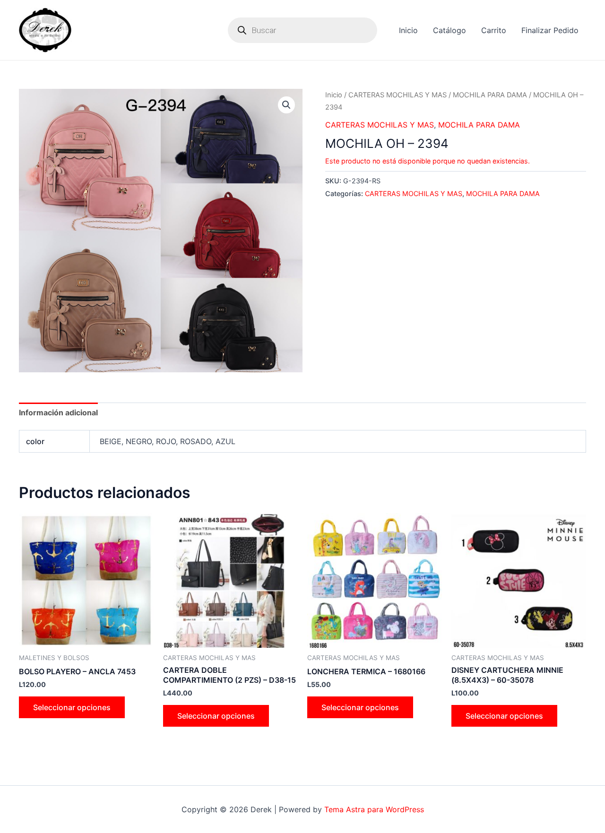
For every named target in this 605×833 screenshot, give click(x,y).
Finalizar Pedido (550, 30)
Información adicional (58, 412)
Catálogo (449, 30)
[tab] (58, 412)
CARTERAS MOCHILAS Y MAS (397, 95)
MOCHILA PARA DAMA (490, 95)
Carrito (493, 30)
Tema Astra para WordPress (374, 809)
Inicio (408, 30)
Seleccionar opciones (72, 707)
